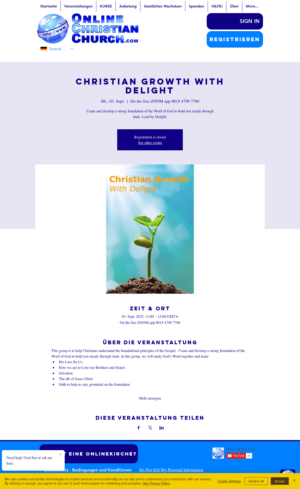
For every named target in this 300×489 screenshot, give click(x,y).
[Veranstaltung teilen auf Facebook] (138, 428)
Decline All (256, 481)
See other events (150, 142)
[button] (235, 39)
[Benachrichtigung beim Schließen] (60, 454)
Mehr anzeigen (150, 398)
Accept (280, 481)
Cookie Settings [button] (229, 481)
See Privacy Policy (156, 483)
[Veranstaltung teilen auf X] (150, 428)
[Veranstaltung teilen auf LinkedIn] (161, 428)
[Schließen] (294, 481)
